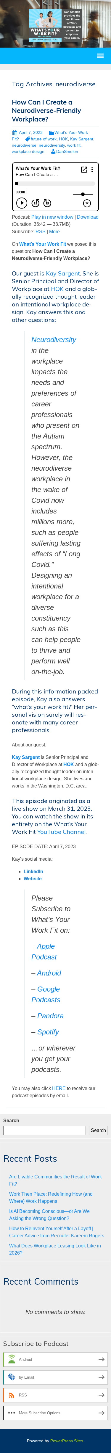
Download (88, 217)
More (54, 231)
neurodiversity (52, 145)
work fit (74, 145)
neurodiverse (24, 145)
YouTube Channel (61, 831)
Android (49, 973)
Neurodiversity (53, 340)
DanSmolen (67, 151)
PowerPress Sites (66, 1440)
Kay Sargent (81, 139)
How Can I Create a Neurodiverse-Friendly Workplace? (46, 110)
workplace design (28, 151)
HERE (59, 1088)
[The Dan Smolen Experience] (55, 24)
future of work (44, 139)
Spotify (48, 1032)
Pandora (50, 1016)
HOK (63, 139)
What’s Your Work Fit (42, 244)
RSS (41, 231)
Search (11, 1120)
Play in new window (52, 217)
